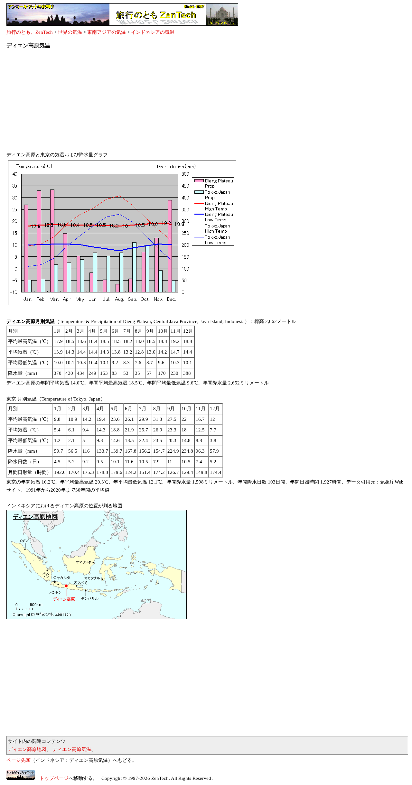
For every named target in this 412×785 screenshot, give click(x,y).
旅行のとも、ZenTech (29, 32)
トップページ (52, 778)
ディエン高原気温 (71, 749)
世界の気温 (70, 32)
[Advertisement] (199, 100)
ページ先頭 (18, 760)
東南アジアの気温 (106, 32)
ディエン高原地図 (27, 749)
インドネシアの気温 (152, 32)
